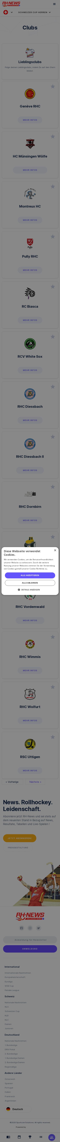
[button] (30, 589)
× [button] (55, 550)
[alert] (30, 571)
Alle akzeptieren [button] (30, 575)
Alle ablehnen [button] (30, 583)
